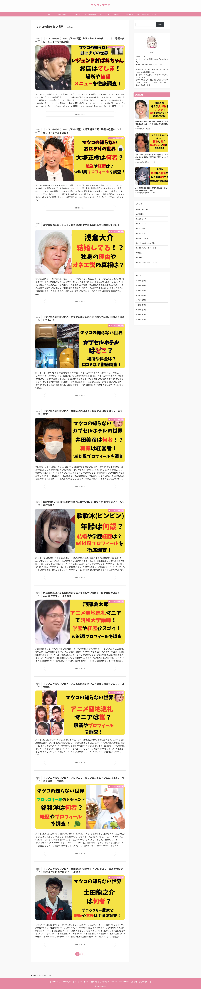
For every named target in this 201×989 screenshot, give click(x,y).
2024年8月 (142, 285)
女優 (140, 257)
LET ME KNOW (143, 209)
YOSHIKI (141, 214)
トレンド (141, 233)
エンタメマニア (100, 5)
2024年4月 (142, 305)
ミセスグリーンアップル (147, 248)
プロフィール (56, 982)
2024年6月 (142, 295)
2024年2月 (142, 314)
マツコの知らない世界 (146, 243)
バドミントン (143, 238)
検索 (160, 24)
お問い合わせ (67, 982)
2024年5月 (142, 300)
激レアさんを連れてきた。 (148, 262)
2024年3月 (142, 310)
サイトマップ (104, 982)
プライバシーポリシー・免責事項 (86, 982)
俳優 (140, 253)
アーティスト (143, 224)
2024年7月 (142, 290)
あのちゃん (142, 219)
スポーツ (141, 228)
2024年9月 (142, 281)
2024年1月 (142, 319)
